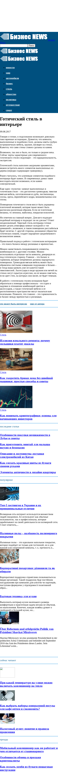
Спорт (9, 110)
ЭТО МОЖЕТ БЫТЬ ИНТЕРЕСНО (13, 304)
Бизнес (9, 83)
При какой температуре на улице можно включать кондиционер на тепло (26, 684)
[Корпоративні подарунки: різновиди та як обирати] (9, 562)
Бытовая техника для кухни (18, 596)
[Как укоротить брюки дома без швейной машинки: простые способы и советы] (16, 369)
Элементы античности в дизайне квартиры (28, 472)
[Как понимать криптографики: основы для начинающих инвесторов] (16, 407)
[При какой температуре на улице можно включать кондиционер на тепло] (7, 677)
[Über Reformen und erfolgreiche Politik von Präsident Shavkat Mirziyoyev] (9, 623)
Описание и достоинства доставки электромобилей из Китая (22, 455)
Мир (8, 73)
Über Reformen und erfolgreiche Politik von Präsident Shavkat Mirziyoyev (27, 630)
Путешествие (13, 105)
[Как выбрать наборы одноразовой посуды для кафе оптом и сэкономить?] (7, 700)
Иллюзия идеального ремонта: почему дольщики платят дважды (25, 342)
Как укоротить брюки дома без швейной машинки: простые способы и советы (26, 379)
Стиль (9, 89)
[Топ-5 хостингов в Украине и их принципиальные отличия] (9, 499)
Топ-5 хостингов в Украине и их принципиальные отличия (20, 507)
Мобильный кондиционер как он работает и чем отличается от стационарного (29, 749)
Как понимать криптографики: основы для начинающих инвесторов (28, 417)
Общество (11, 94)
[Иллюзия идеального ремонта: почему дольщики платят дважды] (16, 332)
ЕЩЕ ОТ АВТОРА (37, 304)
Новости (10, 67)
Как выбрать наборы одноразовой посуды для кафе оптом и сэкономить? (27, 707)
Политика (11, 99)
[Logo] (19, 53)
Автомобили (12, 78)
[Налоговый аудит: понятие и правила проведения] (7, 723)
